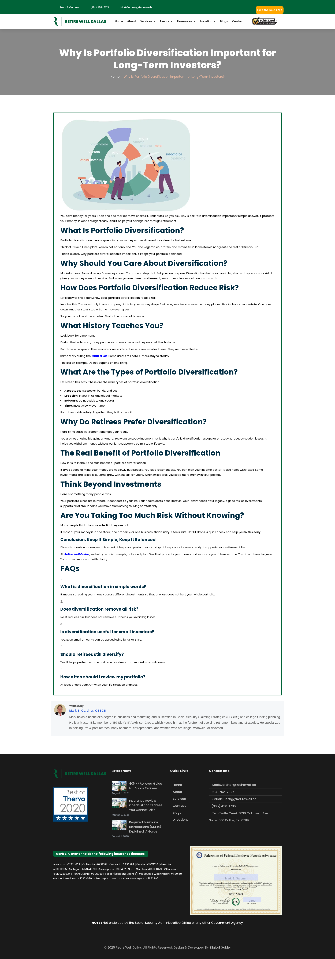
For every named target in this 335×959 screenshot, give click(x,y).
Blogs (224, 21)
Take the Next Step (269, 10)
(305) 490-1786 (223, 806)
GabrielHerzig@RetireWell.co (233, 799)
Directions (180, 820)
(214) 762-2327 (100, 7)
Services (146, 21)
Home (119, 21)
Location (206, 21)
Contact (238, 21)
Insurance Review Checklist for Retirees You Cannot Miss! (145, 805)
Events (164, 21)
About (131, 21)
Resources (184, 21)
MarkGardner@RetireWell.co (137, 7)
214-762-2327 (222, 792)
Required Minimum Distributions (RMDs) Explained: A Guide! (145, 827)
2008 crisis (99, 356)
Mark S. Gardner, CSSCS (87, 710)
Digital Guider (220, 947)
